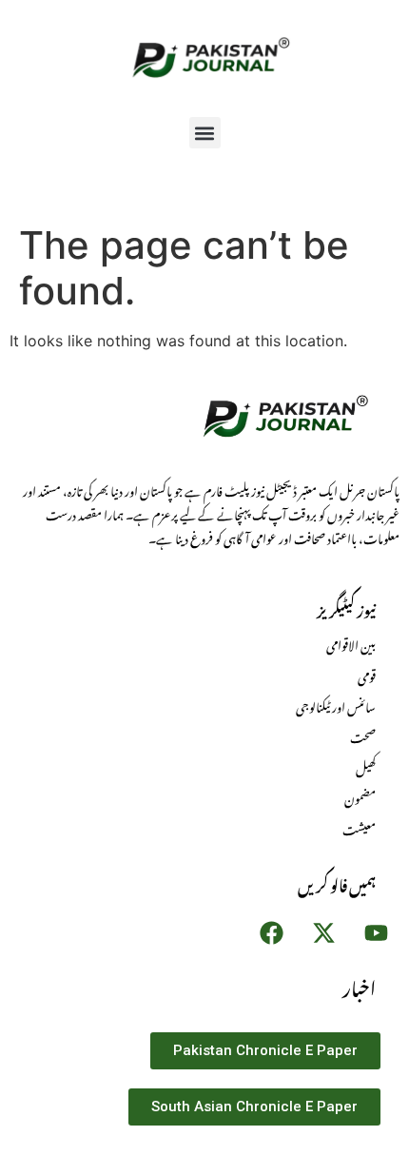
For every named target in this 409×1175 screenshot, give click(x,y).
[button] (205, 132)
